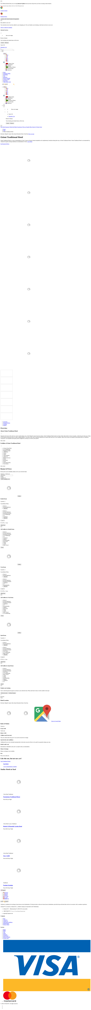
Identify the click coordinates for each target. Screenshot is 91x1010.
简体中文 (6, 898)
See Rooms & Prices (5, 143)
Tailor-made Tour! (7, 81)
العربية (5, 897)
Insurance (5, 77)
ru (7, 58)
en (5, 53)
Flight (11, 127)
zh (7, 61)
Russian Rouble (9, 68)
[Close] (1, 694)
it (7, 57)
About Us (34, 127)
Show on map (31, 134)
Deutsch (6, 892)
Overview (5, 421)
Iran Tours (5, 80)
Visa (4, 75)
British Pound (9, 64)
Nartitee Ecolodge (8, 885)
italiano (6, 895)
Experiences (19, 127)
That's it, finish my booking (6, 27)
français (6, 893)
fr (7, 56)
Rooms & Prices (6, 422)
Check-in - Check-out (5, 473)
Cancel (2, 42)
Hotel (4, 72)
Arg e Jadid (6, 856)
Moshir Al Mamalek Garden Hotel (12, 826)
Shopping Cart (4, 47)
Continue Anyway (12, 693)
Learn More (29, 141)
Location (5, 424)
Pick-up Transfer (6, 78)
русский (6, 896)
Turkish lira (9, 70)
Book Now (3, 525)
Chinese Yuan (10, 63)
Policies (4, 425)
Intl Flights (5, 74)
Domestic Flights (6, 73)
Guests (2, 476)
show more (3, 440)
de (7, 55)
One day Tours (6, 79)
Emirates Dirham (11, 67)
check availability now (5, 479)
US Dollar (8, 65)
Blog (31, 127)
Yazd (4, 130)
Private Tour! (39, 127)
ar (7, 59)
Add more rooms (4, 693)
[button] (5, 503)
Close (2, 547)
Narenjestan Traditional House (11, 797)
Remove (6, 42)
